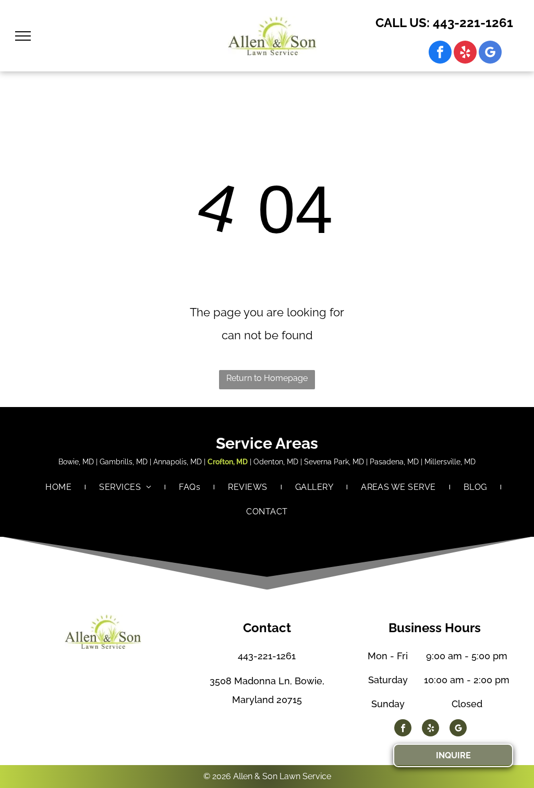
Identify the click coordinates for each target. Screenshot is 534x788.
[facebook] (440, 53)
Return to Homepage (267, 378)
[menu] (23, 36)
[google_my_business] (490, 53)
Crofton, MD (228, 462)
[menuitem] (59, 487)
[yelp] (465, 53)
